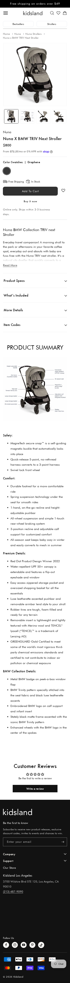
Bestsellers (18, 24)
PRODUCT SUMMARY (35, 347)
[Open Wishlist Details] (58, 13)
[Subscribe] (63, 842)
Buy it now (30, 201)
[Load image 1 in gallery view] (11, 116)
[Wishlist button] (63, 190)
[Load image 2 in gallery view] (27, 116)
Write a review (35, 788)
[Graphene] (6, 171)
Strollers (51, 24)
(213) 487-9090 (13, 891)
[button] (52, 13)
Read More (10, 265)
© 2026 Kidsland (13, 976)
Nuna (7, 132)
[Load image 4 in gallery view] (59, 116)
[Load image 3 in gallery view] (43, 116)
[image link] (35, 812)
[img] (35, 389)
